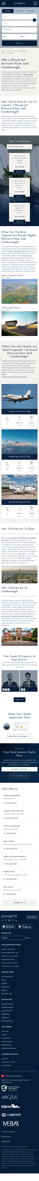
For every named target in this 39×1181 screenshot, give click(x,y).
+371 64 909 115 (11, 894)
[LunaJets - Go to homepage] (19, 3)
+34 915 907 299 (11, 879)
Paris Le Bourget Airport (18, 251)
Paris (19, 74)
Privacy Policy (6, 1137)
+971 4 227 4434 (11, 864)
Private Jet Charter (12, 51)
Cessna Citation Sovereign (19, 411)
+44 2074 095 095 (12, 818)
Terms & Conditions (8, 1132)
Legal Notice (6, 1141)
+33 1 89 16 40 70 (11, 848)
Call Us (19, 700)
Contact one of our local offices (14, 377)
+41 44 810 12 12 (11, 833)
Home (3, 51)
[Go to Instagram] (2, 920)
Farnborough (28, 74)
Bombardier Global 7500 (19, 457)
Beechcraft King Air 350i (19, 502)
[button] (35, 4)
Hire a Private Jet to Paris (18, 529)
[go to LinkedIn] (16, 920)
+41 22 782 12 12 (19, 776)
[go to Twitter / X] (13, 920)
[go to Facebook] (6, 920)
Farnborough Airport (11, 308)
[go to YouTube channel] (9, 920)
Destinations (23, 51)
